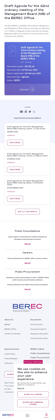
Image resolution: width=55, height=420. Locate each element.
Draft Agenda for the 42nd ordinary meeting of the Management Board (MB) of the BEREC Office (33, 53)
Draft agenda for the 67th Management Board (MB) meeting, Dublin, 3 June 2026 (26, 128)
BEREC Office (10, 329)
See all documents (27, 212)
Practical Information (39, 338)
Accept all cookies (33, 394)
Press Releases (10, 358)
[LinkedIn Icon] (26, 112)
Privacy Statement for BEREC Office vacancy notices (28, 258)
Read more (15, 142)
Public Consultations (40, 353)
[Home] (8, 415)
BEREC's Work (37, 349)
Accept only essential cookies (33, 403)
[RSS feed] (34, 112)
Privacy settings (33, 362)
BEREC (7, 324)
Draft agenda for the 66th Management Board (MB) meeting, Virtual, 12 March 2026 (27, 155)
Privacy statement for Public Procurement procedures (27, 285)
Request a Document (39, 334)
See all (27, 244)
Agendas (25, 77)
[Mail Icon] (21, 112)
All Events (8, 363)
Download (24, 89)
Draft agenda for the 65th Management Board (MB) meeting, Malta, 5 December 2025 (25, 183)
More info (20, 388)
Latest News (9, 354)
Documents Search (38, 329)
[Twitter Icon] (30, 112)
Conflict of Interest (12, 334)
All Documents (36, 324)
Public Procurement (39, 357)
